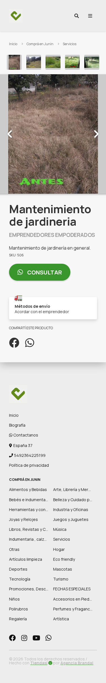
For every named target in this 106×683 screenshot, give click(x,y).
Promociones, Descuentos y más (40, 589)
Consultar (44, 272)
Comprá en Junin (40, 44)
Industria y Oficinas (70, 509)
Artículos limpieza (25, 559)
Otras (14, 549)
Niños (14, 599)
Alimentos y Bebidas (28, 489)
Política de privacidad (29, 465)
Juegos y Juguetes (70, 519)
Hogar (59, 549)
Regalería (18, 618)
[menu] (90, 16)
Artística (61, 618)
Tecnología (19, 579)
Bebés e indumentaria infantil (36, 499)
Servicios (69, 44)
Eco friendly (64, 559)
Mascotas (62, 569)
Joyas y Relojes (23, 519)
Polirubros (18, 609)
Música (59, 529)
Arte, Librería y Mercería (75, 489)
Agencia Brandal (76, 662)
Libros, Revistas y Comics (33, 529)
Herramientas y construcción (36, 509)
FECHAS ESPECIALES (71, 589)
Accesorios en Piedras (74, 599)
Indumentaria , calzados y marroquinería (46, 539)
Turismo (60, 579)
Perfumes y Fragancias (74, 609)
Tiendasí (38, 662)
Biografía (17, 425)
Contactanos (25, 435)
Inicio (13, 44)
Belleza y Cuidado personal (78, 499)
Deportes (18, 569)
